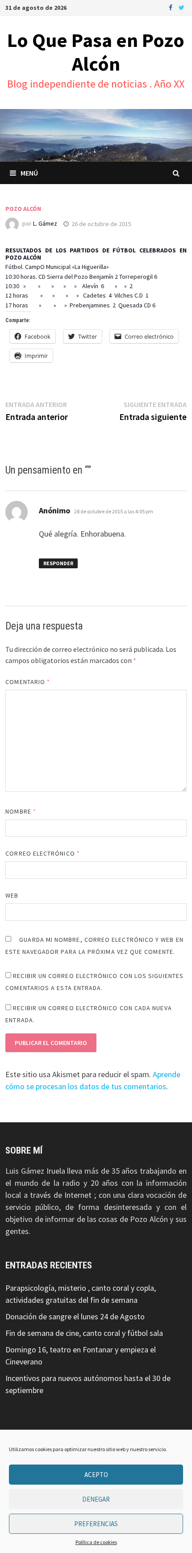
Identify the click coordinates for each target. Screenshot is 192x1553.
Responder (58, 563)
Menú (29, 172)
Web (11, 895)
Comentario (27, 682)
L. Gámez (45, 224)
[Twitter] (181, 7)
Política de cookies (96, 1542)
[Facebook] (171, 7)
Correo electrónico (42, 853)
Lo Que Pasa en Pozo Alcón (95, 52)
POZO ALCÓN (23, 209)
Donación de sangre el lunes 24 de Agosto (75, 1316)
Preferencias (96, 1523)
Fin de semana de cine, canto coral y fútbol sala (84, 1333)
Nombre (20, 811)
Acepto (96, 1474)
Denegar (96, 1499)
